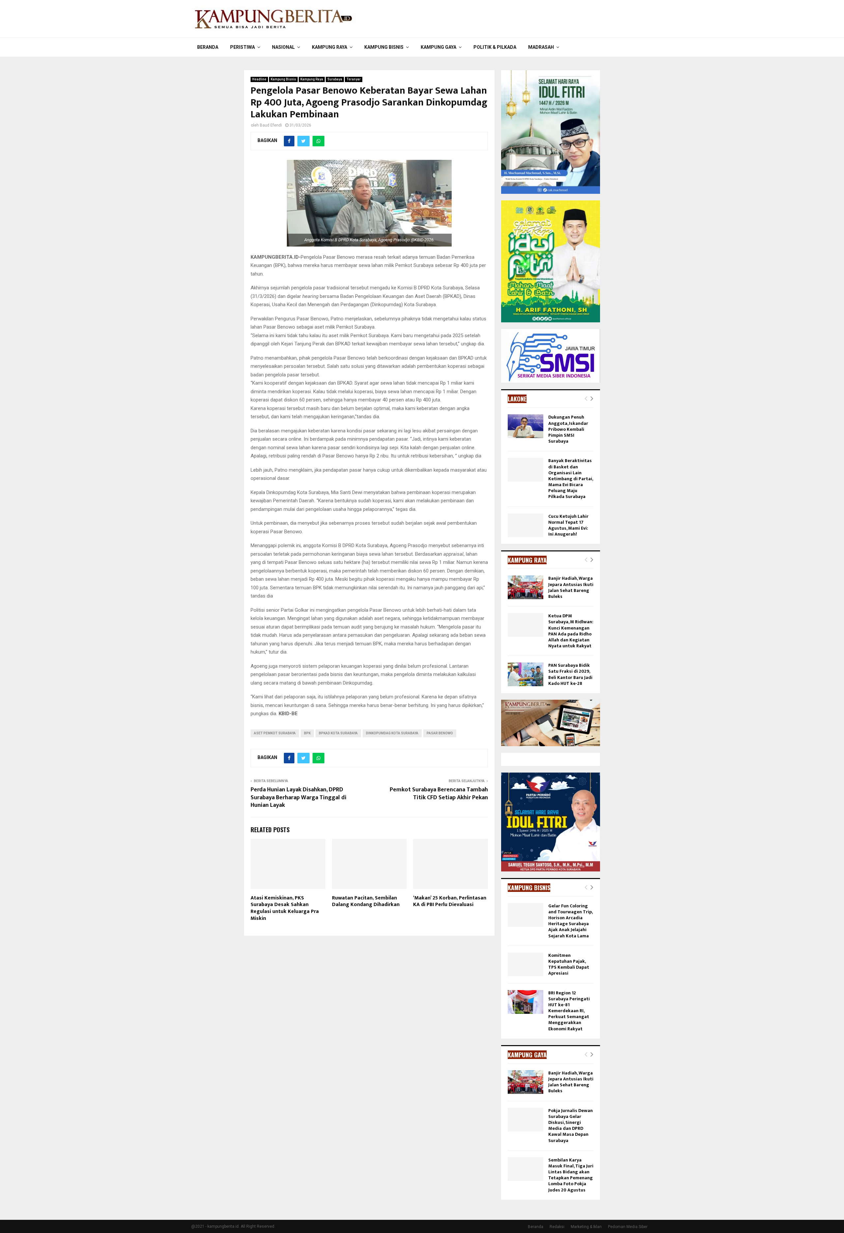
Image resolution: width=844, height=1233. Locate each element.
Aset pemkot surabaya (275, 733)
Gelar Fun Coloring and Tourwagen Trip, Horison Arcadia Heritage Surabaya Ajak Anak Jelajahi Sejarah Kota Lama (570, 921)
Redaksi (557, 1226)
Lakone (517, 399)
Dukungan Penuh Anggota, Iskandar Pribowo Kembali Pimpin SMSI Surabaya (568, 429)
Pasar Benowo (440, 733)
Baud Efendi (271, 125)
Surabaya (334, 79)
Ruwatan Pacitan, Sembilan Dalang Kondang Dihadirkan (366, 901)
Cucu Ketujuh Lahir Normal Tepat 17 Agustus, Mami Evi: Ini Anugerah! (568, 525)
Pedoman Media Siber (628, 1226)
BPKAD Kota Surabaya (338, 733)
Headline (259, 79)
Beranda (207, 47)
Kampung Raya (329, 47)
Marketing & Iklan (586, 1226)
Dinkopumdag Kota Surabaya (392, 733)
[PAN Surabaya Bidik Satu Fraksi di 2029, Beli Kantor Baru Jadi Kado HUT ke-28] (525, 674)
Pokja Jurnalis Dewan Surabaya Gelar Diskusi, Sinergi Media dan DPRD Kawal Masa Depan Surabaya (570, 1125)
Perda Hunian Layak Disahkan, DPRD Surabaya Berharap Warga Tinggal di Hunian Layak (299, 797)
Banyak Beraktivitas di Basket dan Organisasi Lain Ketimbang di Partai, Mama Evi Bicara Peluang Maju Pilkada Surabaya (570, 478)
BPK (307, 733)
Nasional (283, 47)
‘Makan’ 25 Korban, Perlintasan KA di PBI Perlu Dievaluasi (449, 901)
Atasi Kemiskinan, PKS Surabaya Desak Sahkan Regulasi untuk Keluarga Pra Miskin (285, 908)
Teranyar (354, 79)
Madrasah (541, 47)
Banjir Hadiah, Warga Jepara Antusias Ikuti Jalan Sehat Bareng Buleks (570, 587)
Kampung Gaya (438, 47)
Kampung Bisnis (384, 47)
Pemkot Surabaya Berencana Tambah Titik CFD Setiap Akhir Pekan (439, 794)
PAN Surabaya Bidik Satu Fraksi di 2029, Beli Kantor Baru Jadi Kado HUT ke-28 (570, 674)
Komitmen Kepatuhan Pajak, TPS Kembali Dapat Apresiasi (568, 964)
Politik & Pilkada (494, 47)
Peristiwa (242, 47)
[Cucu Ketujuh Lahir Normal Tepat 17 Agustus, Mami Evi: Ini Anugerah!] (525, 525)
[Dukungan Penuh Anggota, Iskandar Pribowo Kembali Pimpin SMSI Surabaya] (525, 426)
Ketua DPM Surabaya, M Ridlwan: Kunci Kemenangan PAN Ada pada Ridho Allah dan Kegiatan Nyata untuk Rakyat (570, 631)
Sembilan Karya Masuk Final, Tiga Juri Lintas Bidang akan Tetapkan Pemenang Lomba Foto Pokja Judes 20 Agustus (570, 1175)
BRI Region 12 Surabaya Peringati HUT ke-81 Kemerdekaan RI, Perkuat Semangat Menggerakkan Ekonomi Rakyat (569, 1011)
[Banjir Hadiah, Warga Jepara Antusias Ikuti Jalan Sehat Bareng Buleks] (525, 587)
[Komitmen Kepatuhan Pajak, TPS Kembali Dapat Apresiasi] (525, 964)
